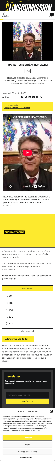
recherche (5, 16)
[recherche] (5, 14)
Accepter (27, 438)
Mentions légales (26, 457)
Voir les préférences (27, 452)
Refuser (27, 445)
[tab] (27, 288)
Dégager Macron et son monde (17, 108)
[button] (51, 411)
